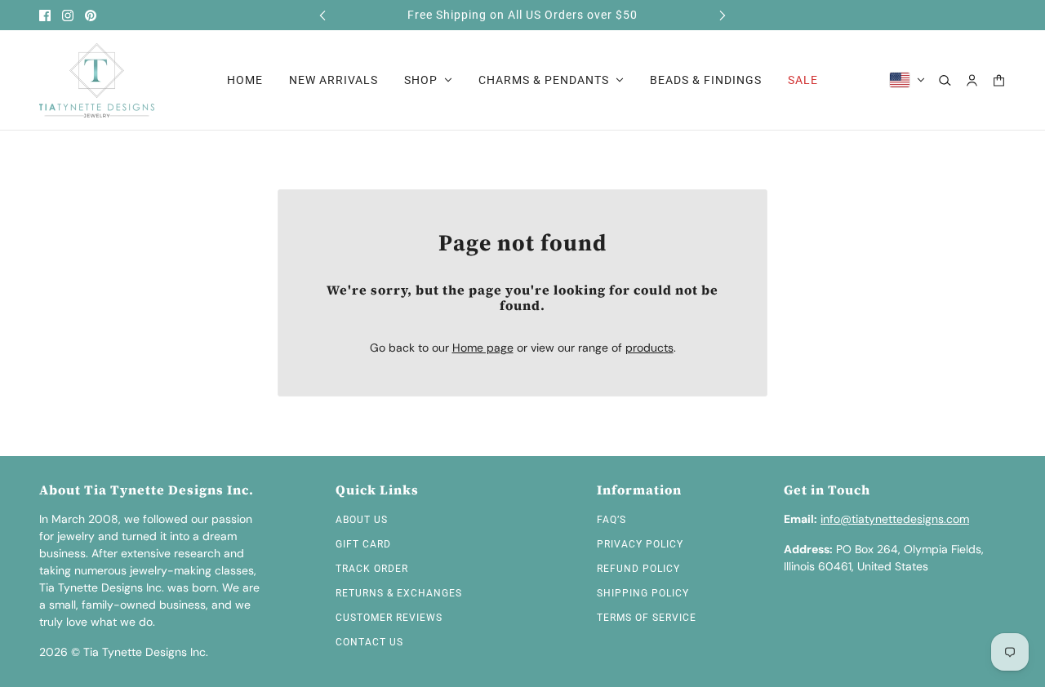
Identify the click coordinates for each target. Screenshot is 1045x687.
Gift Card (363, 544)
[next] (722, 15)
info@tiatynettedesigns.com (894, 519)
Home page (483, 347)
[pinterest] (91, 15)
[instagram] (68, 15)
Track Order (372, 568)
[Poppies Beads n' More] (96, 80)
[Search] (945, 80)
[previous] (322, 15)
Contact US (369, 642)
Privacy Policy (640, 544)
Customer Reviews (389, 617)
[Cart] (999, 80)
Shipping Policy (643, 593)
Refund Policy (638, 568)
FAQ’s (611, 519)
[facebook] (45, 15)
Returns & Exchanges (399, 593)
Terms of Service (646, 617)
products (649, 347)
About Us (362, 519)
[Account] (972, 80)
